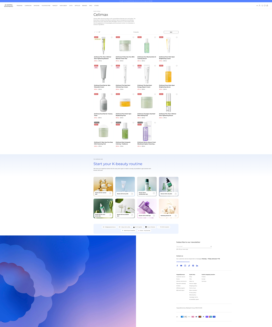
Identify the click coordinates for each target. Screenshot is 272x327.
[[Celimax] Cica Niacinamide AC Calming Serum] (147, 46)
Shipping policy (193, 285)
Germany (204, 281)
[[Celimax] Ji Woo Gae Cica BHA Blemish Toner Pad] (125, 46)
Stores (178, 279)
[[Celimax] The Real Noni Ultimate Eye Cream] (125, 74)
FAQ (190, 279)
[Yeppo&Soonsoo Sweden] (68, 281)
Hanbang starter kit (166, 215)
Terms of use (192, 288)
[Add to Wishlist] (111, 37)
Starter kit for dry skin (122, 193)
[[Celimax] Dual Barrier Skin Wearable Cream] (103, 74)
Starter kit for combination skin (143, 193)
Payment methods (181, 283)
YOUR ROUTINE (46, 5)
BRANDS (84, 5)
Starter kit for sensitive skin (123, 215)
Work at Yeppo (193, 283)
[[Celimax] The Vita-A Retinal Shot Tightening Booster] (103, 46)
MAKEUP (55, 5)
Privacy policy (192, 292)
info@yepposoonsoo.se (183, 261)
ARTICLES (77, 5)
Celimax (98, 11)
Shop (190, 276)
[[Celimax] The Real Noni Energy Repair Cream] (147, 74)
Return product (193, 290)
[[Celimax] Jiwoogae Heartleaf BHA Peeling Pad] (147, 102)
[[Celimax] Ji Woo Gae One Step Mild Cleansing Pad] (103, 131)
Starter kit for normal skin (100, 193)
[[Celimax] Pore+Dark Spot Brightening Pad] (125, 102)
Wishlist (178, 285)
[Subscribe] (210, 246)
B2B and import (180, 290)
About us (191, 281)
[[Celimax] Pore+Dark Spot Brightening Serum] (168, 74)
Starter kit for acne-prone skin (100, 215)
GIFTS (70, 5)
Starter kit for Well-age (145, 215)
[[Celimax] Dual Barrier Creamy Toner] (103, 102)
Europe (203, 279)
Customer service (180, 276)
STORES (96, 5)
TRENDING (19, 5)
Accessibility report (194, 299)
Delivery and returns (181, 281)
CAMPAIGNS (28, 5)
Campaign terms (193, 297)
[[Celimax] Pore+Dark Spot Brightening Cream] (168, 46)
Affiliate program (180, 288)
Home (95, 11)
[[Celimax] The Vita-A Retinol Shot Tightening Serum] (168, 102)
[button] (266, 5)
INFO (90, 5)
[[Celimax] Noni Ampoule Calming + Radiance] (125, 131)
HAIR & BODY (63, 5)
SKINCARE (36, 5)
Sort (171, 32)
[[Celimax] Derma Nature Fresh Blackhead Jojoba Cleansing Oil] (147, 131)
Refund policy (192, 294)
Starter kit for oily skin (166, 193)
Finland (203, 276)
